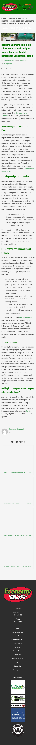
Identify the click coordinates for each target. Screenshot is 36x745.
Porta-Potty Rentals (18, 639)
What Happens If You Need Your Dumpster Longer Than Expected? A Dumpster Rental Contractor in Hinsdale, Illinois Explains (19, 535)
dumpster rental (25, 317)
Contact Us (17, 666)
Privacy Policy (17, 670)
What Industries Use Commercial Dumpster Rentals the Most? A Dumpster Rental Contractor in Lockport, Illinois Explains (19, 472)
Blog (10, 27)
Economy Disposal (8, 60)
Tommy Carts (17, 643)
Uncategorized (7, 63)
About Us (17, 647)
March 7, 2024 (23, 60)
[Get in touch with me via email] (10, 433)
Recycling (17, 636)
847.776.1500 (18, 621)
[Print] (11, 68)
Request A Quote (17, 658)
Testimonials (17, 655)
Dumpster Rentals (17, 632)
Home (6, 27)
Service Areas (17, 651)
